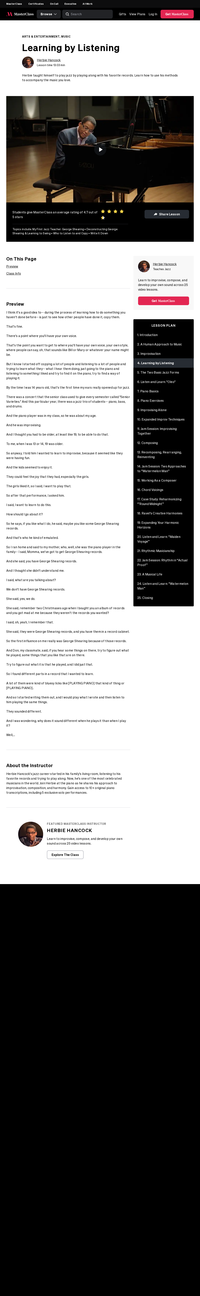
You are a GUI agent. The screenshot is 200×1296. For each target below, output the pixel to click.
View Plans (137, 14)
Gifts (122, 14)
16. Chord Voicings (150, 490)
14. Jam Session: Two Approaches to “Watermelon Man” (161, 469)
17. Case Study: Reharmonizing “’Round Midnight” (159, 501)
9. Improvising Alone (152, 410)
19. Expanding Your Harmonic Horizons (158, 525)
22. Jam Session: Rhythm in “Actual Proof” (162, 562)
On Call (54, 3)
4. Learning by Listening (155, 363)
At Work (87, 3)
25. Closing (145, 597)
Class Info (13, 273)
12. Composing (147, 443)
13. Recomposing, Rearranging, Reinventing (159, 454)
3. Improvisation (149, 353)
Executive (70, 3)
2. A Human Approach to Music (159, 344)
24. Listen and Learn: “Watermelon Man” (162, 586)
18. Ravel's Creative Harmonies (160, 513)
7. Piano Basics (148, 391)
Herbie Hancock (49, 60)
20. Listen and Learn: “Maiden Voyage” (158, 539)
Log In (153, 14)
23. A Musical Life (149, 574)
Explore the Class (65, 855)
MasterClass (14, 3)
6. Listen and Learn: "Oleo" (156, 382)
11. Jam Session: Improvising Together (157, 431)
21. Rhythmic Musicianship (156, 551)
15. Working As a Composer (157, 480)
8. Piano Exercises (150, 400)
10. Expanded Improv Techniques (161, 419)
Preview (12, 266)
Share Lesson (169, 214)
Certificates (36, 3)
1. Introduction (147, 335)
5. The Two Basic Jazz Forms (158, 372)
